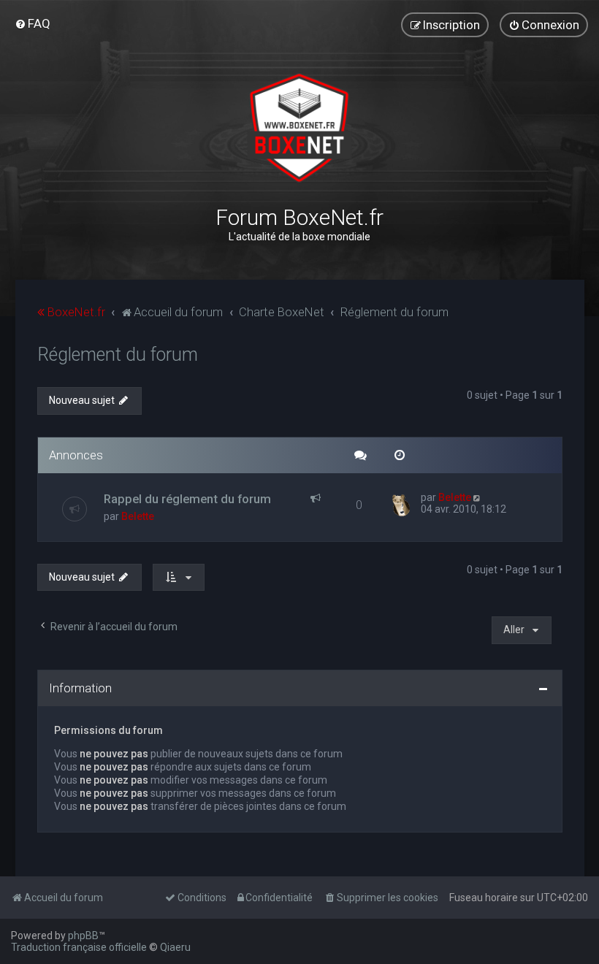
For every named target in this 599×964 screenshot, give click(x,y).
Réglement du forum (117, 354)
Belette (137, 516)
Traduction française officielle (79, 947)
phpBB (83, 935)
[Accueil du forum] (299, 128)
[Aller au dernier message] (478, 497)
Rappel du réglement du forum (187, 498)
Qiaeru (175, 947)
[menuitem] (32, 23)
